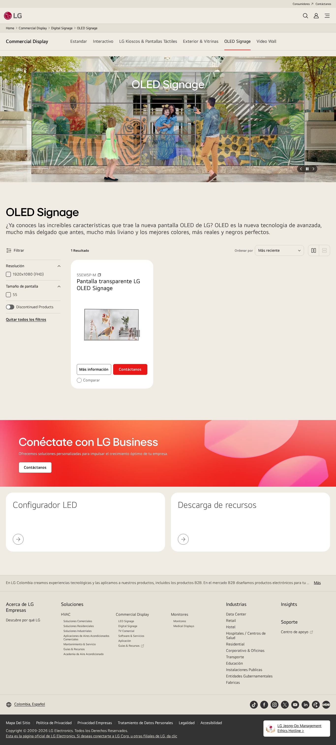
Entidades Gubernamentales (249, 676)
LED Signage (126, 621)
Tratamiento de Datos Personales (145, 722)
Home (10, 28)
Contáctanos (323, 4)
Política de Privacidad (54, 722)
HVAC (66, 614)
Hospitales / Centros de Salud (246, 635)
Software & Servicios (131, 636)
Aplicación (124, 641)
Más (317, 582)
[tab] (78, 41)
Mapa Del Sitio (18, 722)
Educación (234, 663)
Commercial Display (33, 28)
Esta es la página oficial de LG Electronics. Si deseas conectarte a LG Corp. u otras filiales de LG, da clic (91, 736)
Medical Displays (183, 626)
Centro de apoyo (294, 631)
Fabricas (233, 682)
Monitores (179, 614)
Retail (231, 620)
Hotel (230, 627)
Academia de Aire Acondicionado (83, 654)
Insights (289, 604)
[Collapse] (33, 265)
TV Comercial (126, 631)
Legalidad (187, 722)
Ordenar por (244, 250)
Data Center (236, 614)
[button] (33, 161)
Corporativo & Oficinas (245, 650)
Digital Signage (62, 28)
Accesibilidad (211, 722)
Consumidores (301, 4)
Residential (235, 644)
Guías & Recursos (74, 649)
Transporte (235, 657)
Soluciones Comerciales (77, 621)
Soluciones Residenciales (78, 626)
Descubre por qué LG (23, 620)
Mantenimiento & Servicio (79, 644)
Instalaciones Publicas (244, 669)
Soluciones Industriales (77, 631)
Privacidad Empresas (94, 722)
